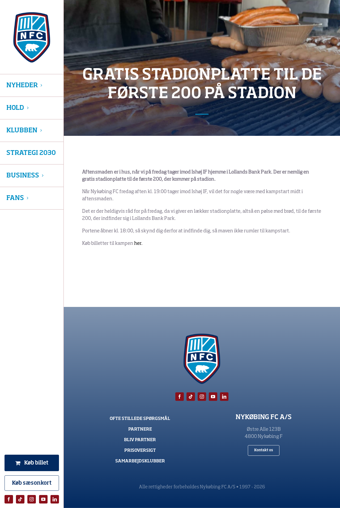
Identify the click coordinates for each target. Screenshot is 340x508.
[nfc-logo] (31, 37)
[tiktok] (20, 499)
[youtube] (43, 499)
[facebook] (9, 499)
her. (138, 243)
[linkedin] (54, 499)
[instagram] (31, 499)
